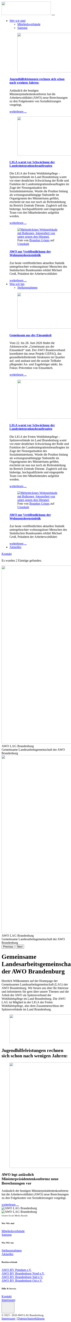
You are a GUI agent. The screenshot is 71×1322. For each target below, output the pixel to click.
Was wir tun (16, 284)
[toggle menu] (53, 15)
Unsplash (23, 243)
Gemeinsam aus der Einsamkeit (30, 335)
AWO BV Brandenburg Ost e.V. (22, 1280)
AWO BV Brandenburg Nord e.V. (23, 1273)
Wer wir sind (17, 20)
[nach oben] (8, 1307)
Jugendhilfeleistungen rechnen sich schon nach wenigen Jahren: (36, 80)
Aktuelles (15, 547)
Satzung (22, 27)
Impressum (8, 1300)
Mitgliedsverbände (28, 24)
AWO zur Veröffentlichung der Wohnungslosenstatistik (30, 253)
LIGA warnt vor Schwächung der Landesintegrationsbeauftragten (32, 163)
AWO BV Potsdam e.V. (17, 1270)
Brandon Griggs (39, 240)
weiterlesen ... (18, 111)
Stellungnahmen (27, 287)
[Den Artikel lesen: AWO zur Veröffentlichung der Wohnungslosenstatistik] (39, 236)
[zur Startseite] (26, 14)
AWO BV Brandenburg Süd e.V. (22, 1277)
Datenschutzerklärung (31, 1318)
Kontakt (7, 553)
